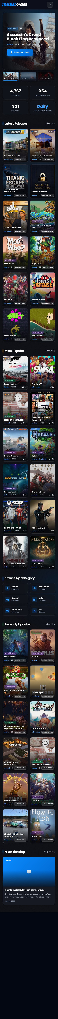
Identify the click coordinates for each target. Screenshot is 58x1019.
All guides (48, 851)
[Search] (47, 5)
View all (49, 123)
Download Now (21, 52)
